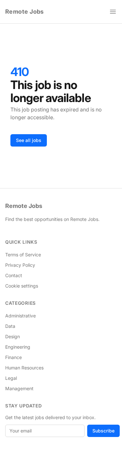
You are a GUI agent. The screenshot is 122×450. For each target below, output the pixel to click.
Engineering (17, 347)
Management (19, 388)
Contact (13, 275)
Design (12, 336)
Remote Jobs (24, 11)
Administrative (20, 315)
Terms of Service (23, 254)
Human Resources (24, 367)
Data (10, 326)
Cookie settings (21, 286)
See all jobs (28, 140)
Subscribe (103, 430)
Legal (11, 378)
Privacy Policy (20, 265)
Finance (13, 357)
